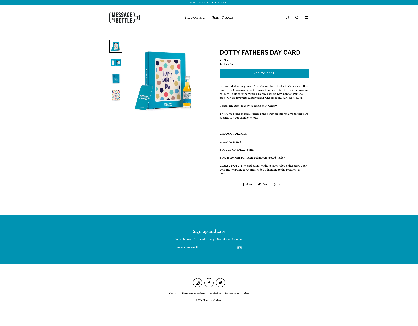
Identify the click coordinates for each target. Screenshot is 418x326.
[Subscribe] (239, 247)
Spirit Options (222, 17)
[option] (115, 46)
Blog (246, 293)
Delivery (173, 293)
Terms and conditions (194, 293)
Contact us (215, 293)
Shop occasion (195, 17)
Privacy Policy (232, 293)
